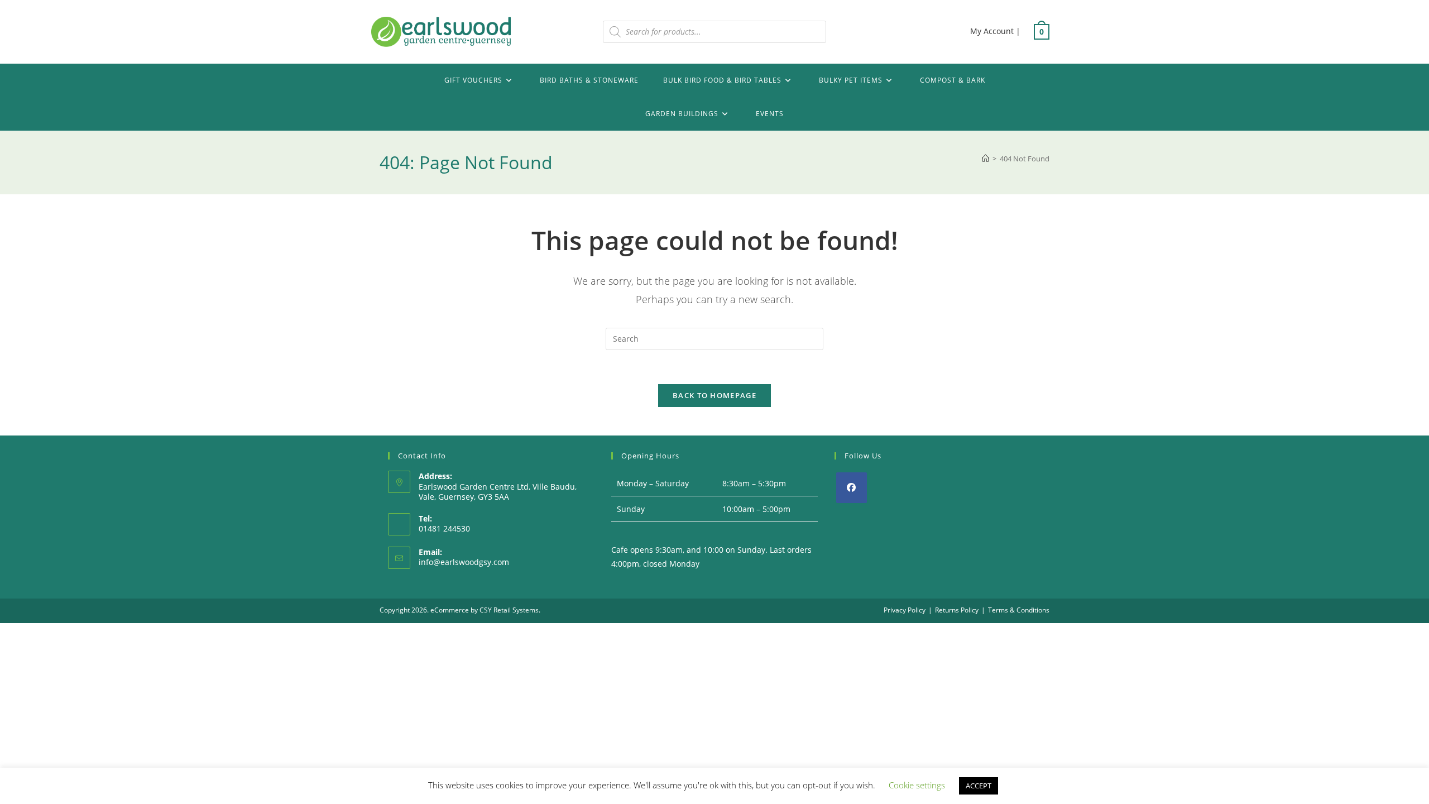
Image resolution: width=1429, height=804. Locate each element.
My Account (992, 31)
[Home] (985, 159)
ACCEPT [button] (978, 786)
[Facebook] (851, 487)
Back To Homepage (714, 395)
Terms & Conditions (1018, 610)
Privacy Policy (905, 610)
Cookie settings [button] (917, 785)
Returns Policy (957, 610)
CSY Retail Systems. (509, 610)
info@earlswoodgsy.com (464, 562)
